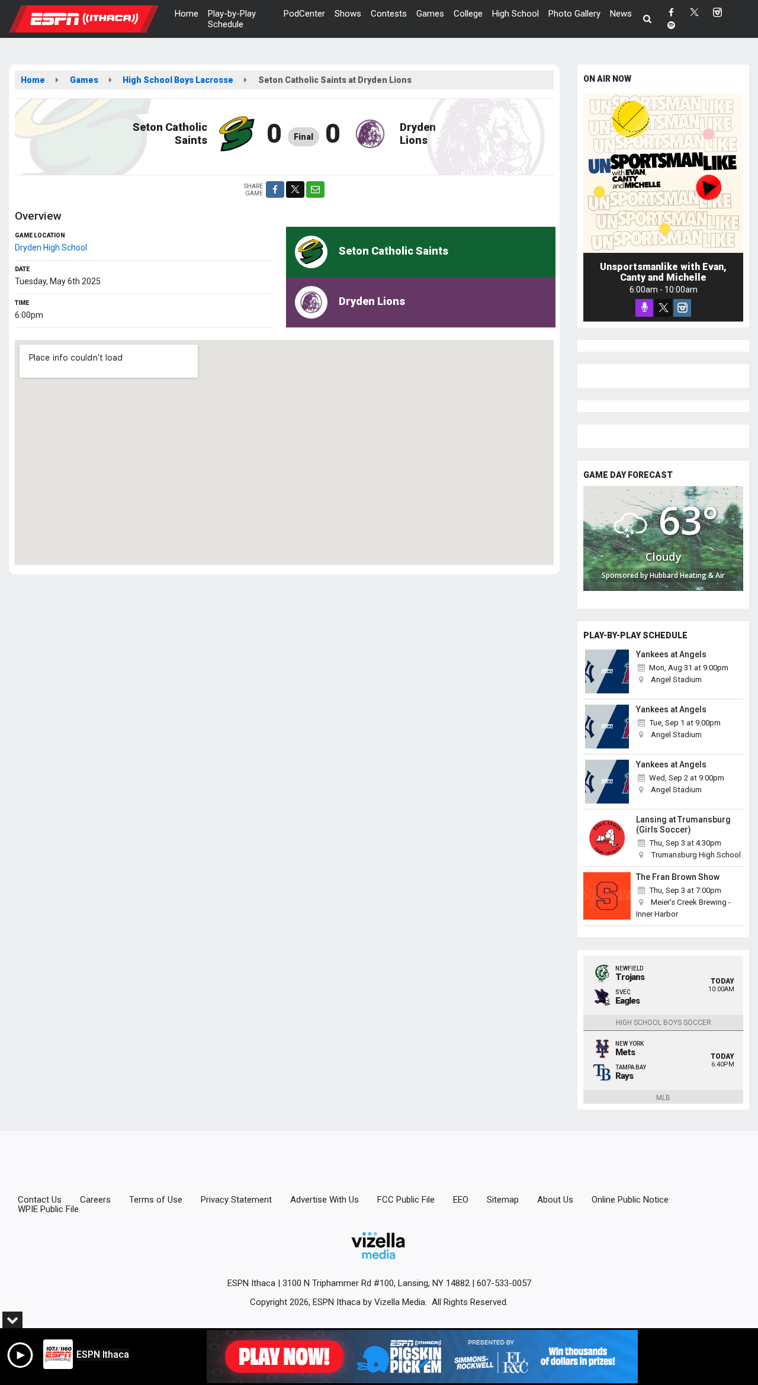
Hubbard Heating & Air (687, 575)
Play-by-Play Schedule (232, 19)
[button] (647, 19)
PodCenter (304, 13)
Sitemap (503, 1199)
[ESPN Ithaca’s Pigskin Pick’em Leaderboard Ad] (422, 1356)
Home (186, 13)
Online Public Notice (630, 1199)
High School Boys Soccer (663, 1022)
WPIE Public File (48, 1209)
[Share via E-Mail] (315, 189)
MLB (663, 1098)
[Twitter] (663, 308)
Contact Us (40, 1199)
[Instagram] (682, 308)
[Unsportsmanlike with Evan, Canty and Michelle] (663, 173)
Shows (348, 13)
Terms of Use (155, 1199)
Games (430, 13)
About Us (555, 1199)
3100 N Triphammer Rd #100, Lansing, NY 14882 (376, 1283)
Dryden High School (51, 247)
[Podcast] (644, 308)
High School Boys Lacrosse (178, 80)
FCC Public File (406, 1199)
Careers (95, 1199)
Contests (389, 13)
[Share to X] (295, 189)
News (621, 13)
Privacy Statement (236, 1199)
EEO (460, 1199)
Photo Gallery (574, 13)
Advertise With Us (324, 1199)
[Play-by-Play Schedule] (607, 671)
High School (515, 13)
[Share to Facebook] (275, 189)
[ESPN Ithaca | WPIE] (92, 18)
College (468, 13)
